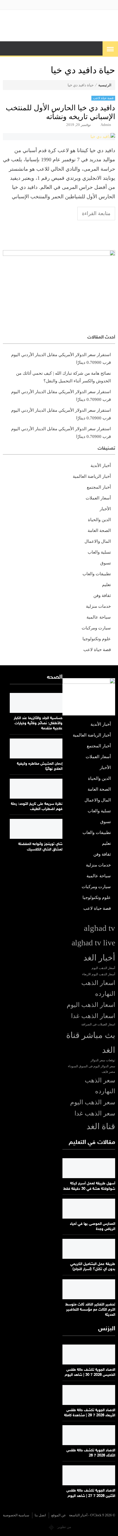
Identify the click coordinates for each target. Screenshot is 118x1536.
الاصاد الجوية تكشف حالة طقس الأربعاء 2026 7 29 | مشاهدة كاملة (89, 1413)
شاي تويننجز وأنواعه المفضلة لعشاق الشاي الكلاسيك (40, 847)
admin (106, 125)
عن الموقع (58, 1515)
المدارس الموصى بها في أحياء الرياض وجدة (92, 1226)
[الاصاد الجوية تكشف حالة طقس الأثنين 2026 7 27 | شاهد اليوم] (88, 1475)
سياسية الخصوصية (16, 1515)
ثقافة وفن (102, 595)
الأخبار (105, 509)
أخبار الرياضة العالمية (92, 476)
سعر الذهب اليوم (92, 1102)
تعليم (106, 584)
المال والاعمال (97, 541)
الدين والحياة (99, 519)
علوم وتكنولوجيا (96, 639)
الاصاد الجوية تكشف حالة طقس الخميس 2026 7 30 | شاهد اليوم (90, 1372)
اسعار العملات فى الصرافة (98, 1024)
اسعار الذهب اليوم (91, 1004)
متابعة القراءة (96, 213)
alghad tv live (93, 942)
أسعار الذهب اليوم (103, 968)
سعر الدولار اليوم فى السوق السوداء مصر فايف (91, 1069)
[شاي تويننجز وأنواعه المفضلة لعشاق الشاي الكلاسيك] (36, 829)
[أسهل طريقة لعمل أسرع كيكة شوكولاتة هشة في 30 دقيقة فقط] (88, 1168)
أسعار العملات (98, 498)
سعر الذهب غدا (94, 1113)
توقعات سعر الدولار (103, 1060)
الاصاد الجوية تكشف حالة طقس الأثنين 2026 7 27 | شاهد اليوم (90, 1493)
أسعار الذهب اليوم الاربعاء (98, 974)
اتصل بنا (40, 1515)
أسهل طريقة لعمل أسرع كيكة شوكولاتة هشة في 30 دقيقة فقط (89, 1186)
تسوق (105, 563)
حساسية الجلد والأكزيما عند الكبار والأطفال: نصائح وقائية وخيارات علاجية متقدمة (38, 723)
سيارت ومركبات (96, 628)
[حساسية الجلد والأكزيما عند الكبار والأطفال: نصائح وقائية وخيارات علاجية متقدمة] (36, 703)
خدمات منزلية (98, 606)
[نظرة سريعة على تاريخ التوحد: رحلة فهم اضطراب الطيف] (36, 789)
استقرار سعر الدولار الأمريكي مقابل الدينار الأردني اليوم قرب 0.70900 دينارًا (61, 358)
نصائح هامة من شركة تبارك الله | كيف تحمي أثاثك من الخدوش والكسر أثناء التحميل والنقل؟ (63, 377)
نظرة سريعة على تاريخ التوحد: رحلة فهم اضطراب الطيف (36, 806)
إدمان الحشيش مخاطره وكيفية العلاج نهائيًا (39, 766)
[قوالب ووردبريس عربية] (51, 1527)
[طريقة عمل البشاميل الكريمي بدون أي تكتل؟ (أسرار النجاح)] (88, 1249)
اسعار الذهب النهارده (98, 989)
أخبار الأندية (101, 465)
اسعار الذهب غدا (93, 1016)
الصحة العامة (99, 530)
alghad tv (99, 928)
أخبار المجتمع (99, 487)
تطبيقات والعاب (96, 574)
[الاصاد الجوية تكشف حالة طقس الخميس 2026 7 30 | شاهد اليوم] (88, 1354)
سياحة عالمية (98, 617)
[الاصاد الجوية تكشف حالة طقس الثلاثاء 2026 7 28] (88, 1435)
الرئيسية (104, 85)
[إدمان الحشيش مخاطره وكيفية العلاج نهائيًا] (36, 748)
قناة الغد (100, 1126)
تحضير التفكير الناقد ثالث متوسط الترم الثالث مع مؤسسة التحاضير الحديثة (90, 1309)
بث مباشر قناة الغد (90, 1042)
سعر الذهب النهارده (100, 1086)
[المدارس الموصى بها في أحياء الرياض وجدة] (88, 1209)
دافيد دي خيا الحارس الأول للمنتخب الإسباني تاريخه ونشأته (60, 112)
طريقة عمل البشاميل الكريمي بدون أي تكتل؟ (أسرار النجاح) (92, 1267)
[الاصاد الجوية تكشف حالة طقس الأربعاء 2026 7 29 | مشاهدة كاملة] (88, 1395)
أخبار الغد (99, 957)
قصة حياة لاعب (103, 98)
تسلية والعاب (99, 552)
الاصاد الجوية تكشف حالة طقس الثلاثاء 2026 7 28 (90, 1453)
